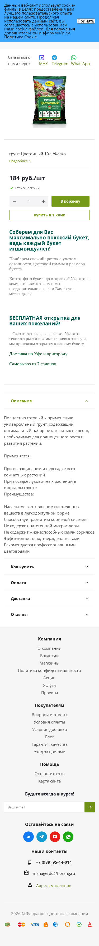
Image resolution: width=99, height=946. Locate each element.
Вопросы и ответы (49, 714)
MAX (43, 63)
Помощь (49, 764)
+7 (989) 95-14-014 (54, 862)
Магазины (49, 663)
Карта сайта (49, 781)
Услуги (49, 685)
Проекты (49, 692)
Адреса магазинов (53, 885)
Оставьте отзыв (50, 773)
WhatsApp (80, 63)
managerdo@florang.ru (54, 873)
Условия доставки (49, 729)
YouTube (55, 836)
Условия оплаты (49, 722)
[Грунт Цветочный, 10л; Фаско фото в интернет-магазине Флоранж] (49, 101)
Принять (86, 21)
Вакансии (49, 655)
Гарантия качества (50, 744)
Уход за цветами (49, 751)
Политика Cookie (20, 36)
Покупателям (49, 705)
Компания (49, 639)
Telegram (60, 63)
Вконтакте (28, 836)
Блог (49, 736)
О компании (49, 648)
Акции (49, 677)
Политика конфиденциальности (49, 670)
